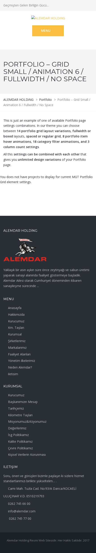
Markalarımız (17, 347)
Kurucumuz (16, 321)
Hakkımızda (16, 314)
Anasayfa (14, 308)
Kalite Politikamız (20, 441)
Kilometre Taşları (20, 415)
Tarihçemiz (16, 408)
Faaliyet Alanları (19, 354)
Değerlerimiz (17, 428)
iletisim (13, 374)
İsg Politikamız (18, 435)
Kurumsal (15, 334)
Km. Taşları (16, 327)
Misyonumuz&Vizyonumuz (27, 421)
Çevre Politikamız (20, 448)
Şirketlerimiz (16, 341)
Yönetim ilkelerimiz (21, 361)
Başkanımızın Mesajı (23, 402)
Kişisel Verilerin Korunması (27, 454)
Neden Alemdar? (20, 367)
